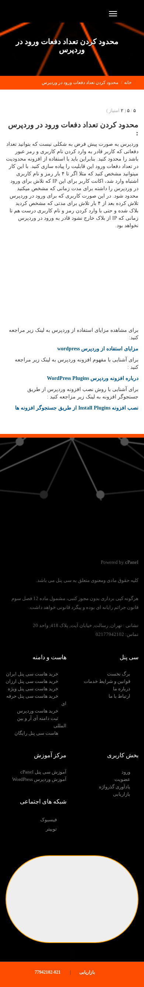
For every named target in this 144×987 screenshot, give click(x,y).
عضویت (122, 779)
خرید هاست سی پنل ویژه (33, 688)
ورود (125, 772)
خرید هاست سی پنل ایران (32, 674)
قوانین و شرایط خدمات (107, 681)
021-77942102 (48, 972)
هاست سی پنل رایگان (36, 733)
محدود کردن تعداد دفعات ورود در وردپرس (80, 82)
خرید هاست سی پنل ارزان (32, 681)
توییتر (51, 829)
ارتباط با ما (119, 696)
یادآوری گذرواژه (114, 786)
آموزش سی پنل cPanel (43, 772)
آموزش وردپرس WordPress (39, 779)
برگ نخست (118, 674)
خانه (127, 82)
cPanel (131, 562)
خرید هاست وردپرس (37, 711)
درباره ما (121, 688)
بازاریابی (121, 794)
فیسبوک (48, 819)
